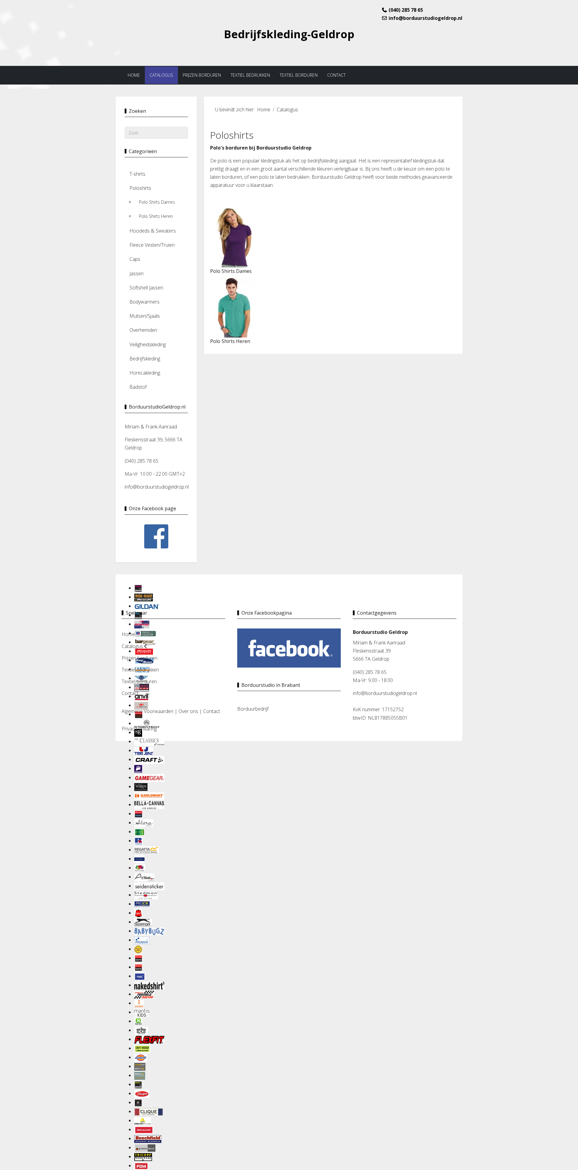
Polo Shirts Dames (157, 202)
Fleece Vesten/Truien (152, 245)
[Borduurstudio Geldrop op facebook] (289, 647)
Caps (134, 259)
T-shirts (137, 174)
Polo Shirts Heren (156, 216)
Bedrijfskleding (144, 358)
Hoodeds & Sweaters (152, 230)
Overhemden (143, 330)
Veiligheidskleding (147, 344)
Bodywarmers (144, 301)
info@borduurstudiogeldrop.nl (425, 18)
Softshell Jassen (146, 287)
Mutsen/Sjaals (144, 316)
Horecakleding (144, 372)
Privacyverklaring (139, 728)
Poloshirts (140, 188)
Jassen (136, 273)
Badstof (138, 387)
